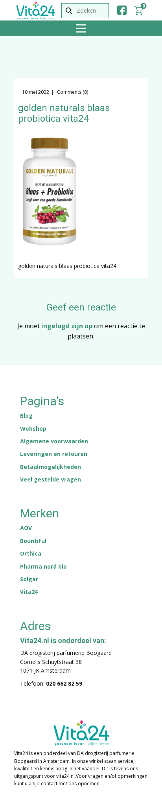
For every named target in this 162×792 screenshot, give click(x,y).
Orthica (30, 553)
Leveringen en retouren (53, 453)
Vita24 (29, 591)
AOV (26, 528)
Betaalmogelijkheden (50, 466)
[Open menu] (81, 28)
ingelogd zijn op (66, 326)
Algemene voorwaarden (54, 441)
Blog (26, 415)
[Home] (35, 10)
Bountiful (33, 541)
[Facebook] (122, 10)
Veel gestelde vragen (50, 479)
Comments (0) (72, 92)
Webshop (33, 428)
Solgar (29, 579)
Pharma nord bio (43, 566)
